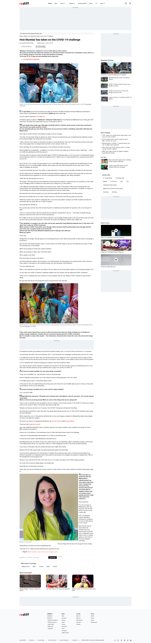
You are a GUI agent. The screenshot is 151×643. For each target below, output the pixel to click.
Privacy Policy (41, 640)
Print (61, 556)
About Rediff (23, 640)
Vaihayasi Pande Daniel (110, 185)
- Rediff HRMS (50, 624)
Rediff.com (88, 640)
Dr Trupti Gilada (107, 178)
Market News (79, 620)
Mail (56, 3)
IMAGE (105, 181)
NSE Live (78, 618)
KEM (48, 566)
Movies (63, 620)
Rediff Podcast (65, 632)
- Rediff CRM (50, 626)
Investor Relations (64, 640)
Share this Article (27, 46)
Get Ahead (64, 626)
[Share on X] (118, 640)
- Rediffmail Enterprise (52, 620)
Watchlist (78, 622)
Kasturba (106, 192)
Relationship (94, 622)
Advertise (31, 640)
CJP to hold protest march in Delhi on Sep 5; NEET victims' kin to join (115, 140)
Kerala (41, 566)
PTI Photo (114, 181)
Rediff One (49, 618)
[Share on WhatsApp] (115, 640)
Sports (63, 622)
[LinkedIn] (130, 640)
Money (71, 3)
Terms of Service (52, 640)
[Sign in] (130, 3)
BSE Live (78, 616)
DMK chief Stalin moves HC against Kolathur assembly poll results (115, 152)
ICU (127, 181)
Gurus (91, 3)
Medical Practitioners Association (113, 188)
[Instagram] (124, 640)
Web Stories (105, 223)
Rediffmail (49, 616)
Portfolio (78, 624)
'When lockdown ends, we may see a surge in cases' (43, 552)
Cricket (63, 624)
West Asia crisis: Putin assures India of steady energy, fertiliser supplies (116, 148)
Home (50, 3)
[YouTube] (127, 640)
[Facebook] (121, 640)
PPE (121, 181)
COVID (55, 566)
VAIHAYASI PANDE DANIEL (27, 43)
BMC (34, 566)
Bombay (114, 192)
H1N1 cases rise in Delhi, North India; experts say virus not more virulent (116, 136)
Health (92, 616)
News (62, 3)
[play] (116, 230)
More (102, 3)
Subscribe (52, 557)
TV (96, 3)
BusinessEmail (82, 3)
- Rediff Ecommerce (52, 622)
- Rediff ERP (50, 628)
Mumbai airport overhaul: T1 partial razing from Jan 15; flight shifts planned (116, 144)
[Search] (125, 3)
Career (92, 620)
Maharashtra (25, 566)
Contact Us (75, 640)
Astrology (64, 630)
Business (64, 618)
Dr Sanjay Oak (120, 178)
